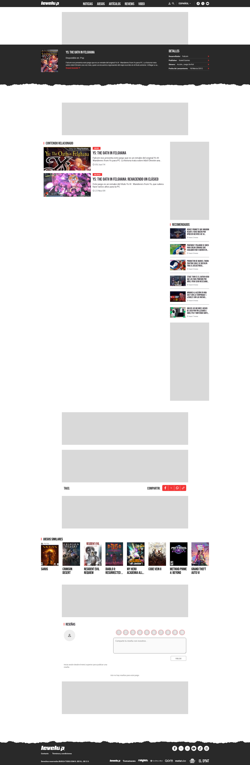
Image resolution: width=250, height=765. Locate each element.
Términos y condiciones (62, 753)
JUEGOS (101, 3)
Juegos (96, 148)
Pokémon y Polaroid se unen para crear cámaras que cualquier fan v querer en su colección (198, 248)
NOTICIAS (88, 3)
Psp (82, 57)
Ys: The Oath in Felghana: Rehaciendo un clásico (125, 179)
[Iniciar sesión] (169, 3)
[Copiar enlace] (183, 488)
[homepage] (50, 3)
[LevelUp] (115, 761)
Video (141, 3)
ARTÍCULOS (115, 3)
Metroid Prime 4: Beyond (178, 570)
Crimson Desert (67, 570)
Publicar (178, 658)
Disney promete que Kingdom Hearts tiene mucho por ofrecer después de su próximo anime (198, 232)
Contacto (45, 753)
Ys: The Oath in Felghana (80, 52)
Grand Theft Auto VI (198, 570)
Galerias (97, 174)
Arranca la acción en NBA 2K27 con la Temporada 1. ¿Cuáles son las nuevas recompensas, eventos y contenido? (197, 297)
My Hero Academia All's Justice (135, 572)
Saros (44, 568)
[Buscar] (173, 3)
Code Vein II (154, 568)
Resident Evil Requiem (91, 570)
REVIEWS (129, 3)
